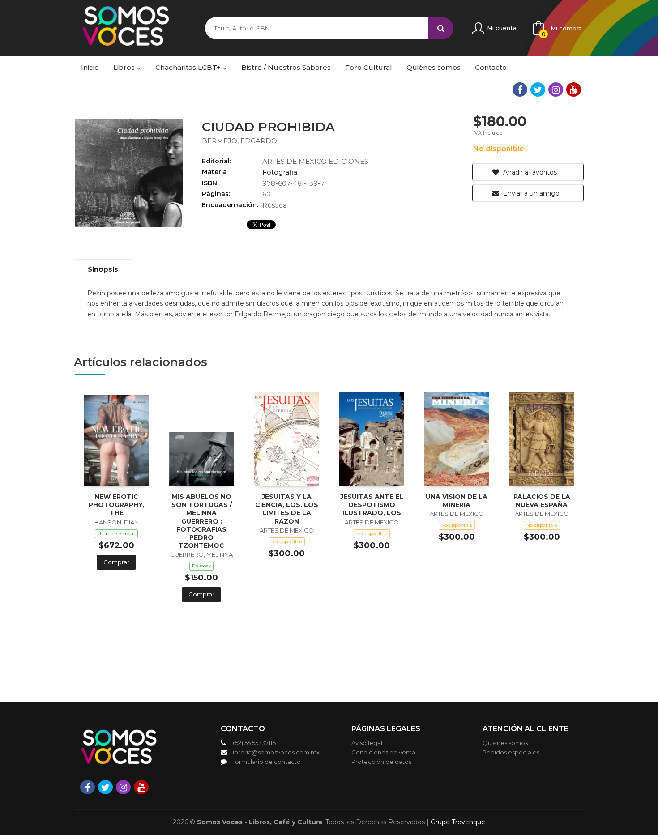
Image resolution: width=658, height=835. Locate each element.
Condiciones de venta (383, 752)
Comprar (116, 562)
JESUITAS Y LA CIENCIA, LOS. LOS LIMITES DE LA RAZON (286, 509)
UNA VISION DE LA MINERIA (456, 501)
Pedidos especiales (511, 752)
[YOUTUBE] (573, 89)
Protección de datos (381, 761)
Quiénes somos (505, 742)
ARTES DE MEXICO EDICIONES (315, 161)
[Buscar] (440, 28)
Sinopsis (103, 269)
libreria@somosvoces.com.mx (275, 752)
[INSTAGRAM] (555, 89)
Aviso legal (366, 742)
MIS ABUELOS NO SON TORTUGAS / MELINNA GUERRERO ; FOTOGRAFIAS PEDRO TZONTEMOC (201, 521)
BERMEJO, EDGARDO (239, 140)
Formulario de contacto (266, 761)
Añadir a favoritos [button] (529, 172)
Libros (125, 67)
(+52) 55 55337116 (253, 742)
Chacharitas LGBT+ (188, 67)
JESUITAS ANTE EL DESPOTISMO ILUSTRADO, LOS (371, 505)
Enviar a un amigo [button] (530, 193)
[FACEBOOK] (520, 89)
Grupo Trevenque (458, 822)
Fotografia (279, 172)
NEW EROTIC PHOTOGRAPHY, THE (116, 505)
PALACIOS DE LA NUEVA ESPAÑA (541, 501)
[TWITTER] (537, 89)
